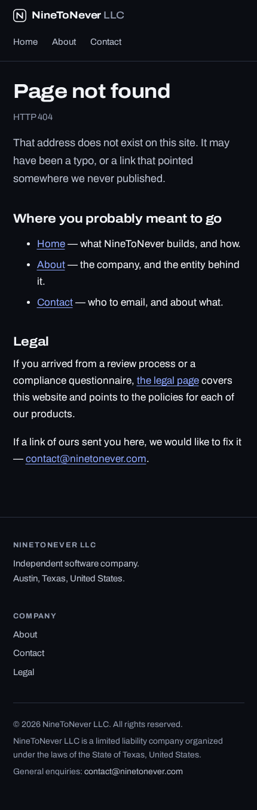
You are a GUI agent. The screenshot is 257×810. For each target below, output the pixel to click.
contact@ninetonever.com (86, 458)
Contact (105, 42)
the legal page (168, 380)
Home (25, 42)
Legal (23, 672)
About (64, 42)
